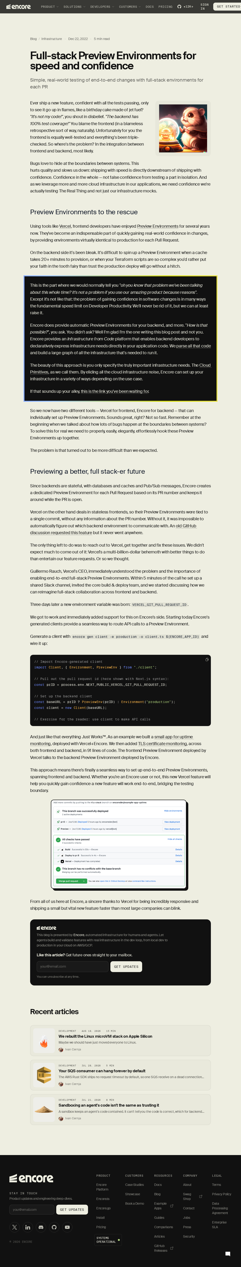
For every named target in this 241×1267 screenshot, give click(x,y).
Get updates (126, 967)
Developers (100, 6)
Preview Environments (157, 226)
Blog (33, 39)
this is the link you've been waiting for (115, 391)
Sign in (205, 6)
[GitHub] (54, 1227)
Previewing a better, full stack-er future (87, 471)
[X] (14, 1227)
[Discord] (41, 1227)
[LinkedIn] (28, 1227)
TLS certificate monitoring (162, 744)
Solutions (73, 6)
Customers (128, 6)
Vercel (65, 226)
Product (48, 6)
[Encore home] (31, 1178)
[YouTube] (67, 1227)
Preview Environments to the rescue (84, 212)
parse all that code (193, 346)
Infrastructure (51, 39)
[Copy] (207, 659)
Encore (78, 935)
